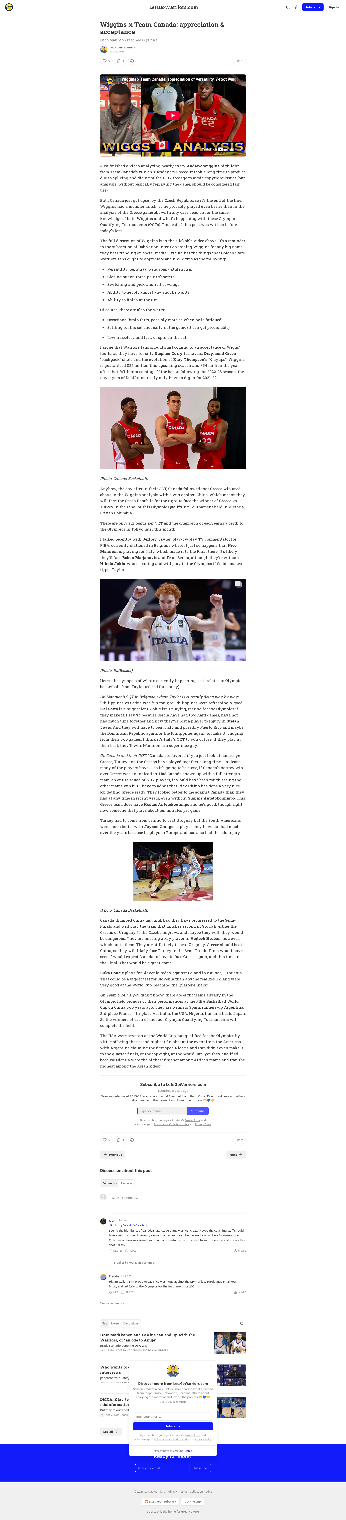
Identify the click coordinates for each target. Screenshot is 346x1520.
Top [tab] (105, 1323)
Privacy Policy (203, 1439)
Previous (115, 1155)
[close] (211, 1366)
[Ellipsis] (244, 1220)
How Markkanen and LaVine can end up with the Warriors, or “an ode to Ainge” (147, 1337)
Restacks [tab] (126, 1183)
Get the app (193, 1501)
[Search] (288, 7)
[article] (173, 1345)
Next (233, 1155)
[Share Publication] (297, 7)
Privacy (172, 1491)
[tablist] (117, 1183)
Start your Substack (162, 1501)
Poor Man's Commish (123, 47)
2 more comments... (113, 1303)
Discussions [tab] (130, 1323)
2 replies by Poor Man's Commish (135, 1262)
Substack (153, 1511)
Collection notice (201, 1491)
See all (108, 1432)
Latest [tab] (115, 1323)
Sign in (333, 7)
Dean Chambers (158, 1350)
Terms (183, 1491)
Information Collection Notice (171, 1439)
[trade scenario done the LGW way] (124, 1345)
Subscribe (313, 7)
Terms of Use (192, 1435)
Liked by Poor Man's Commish (129, 1225)
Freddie (114, 1276)
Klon (112, 1220)
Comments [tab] (110, 1183)
